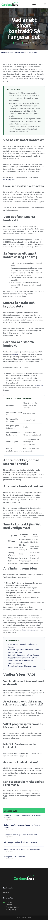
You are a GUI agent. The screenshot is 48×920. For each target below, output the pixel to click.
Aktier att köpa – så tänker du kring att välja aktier (22, 849)
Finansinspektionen (28, 630)
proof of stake (38, 385)
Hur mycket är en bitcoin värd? (15, 856)
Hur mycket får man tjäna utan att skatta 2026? (21, 835)
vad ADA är (16, 354)
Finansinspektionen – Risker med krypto (22, 666)
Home (3, 52)
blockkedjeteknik (9, 180)
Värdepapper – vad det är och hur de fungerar (20, 842)
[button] (34, 3)
